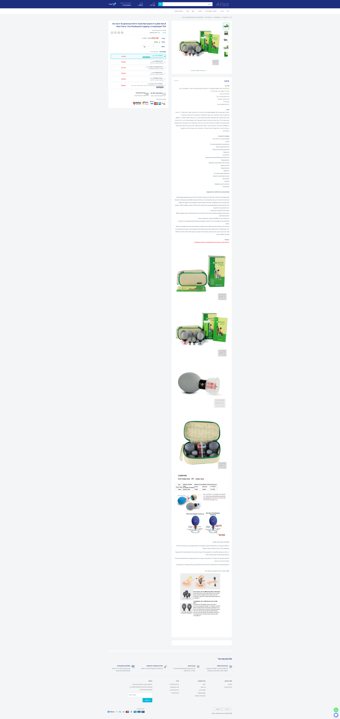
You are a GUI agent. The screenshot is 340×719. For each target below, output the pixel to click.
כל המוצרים (225, 17)
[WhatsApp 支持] (336, 710)
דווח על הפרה (228, 687)
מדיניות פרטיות (174, 690)
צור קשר (203, 687)
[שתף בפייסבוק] (122, 32)
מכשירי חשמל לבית (211, 11)
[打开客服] (336, 715)
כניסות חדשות (179, 11)
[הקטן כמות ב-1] (158, 46)
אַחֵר (187, 11)
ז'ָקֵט (193, 11)
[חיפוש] (160, 4)
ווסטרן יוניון (202, 690)
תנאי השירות (175, 693)
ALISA (164, 32)
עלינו (204, 684)
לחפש (230, 684)
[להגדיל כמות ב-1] (149, 46)
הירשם (147, 700)
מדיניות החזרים (174, 684)
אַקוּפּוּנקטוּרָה (217, 17)
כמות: (163, 46)
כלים (200, 11)
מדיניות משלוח (174, 687)
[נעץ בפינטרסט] (118, 32)
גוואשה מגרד (208, 17)
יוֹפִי (223, 11)
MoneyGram (201, 693)
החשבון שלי (127, 5)
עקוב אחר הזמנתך (200, 696)
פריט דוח (176, 80)
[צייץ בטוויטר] (115, 32)
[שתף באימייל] (112, 32)
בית (228, 11)
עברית (226, 709)
